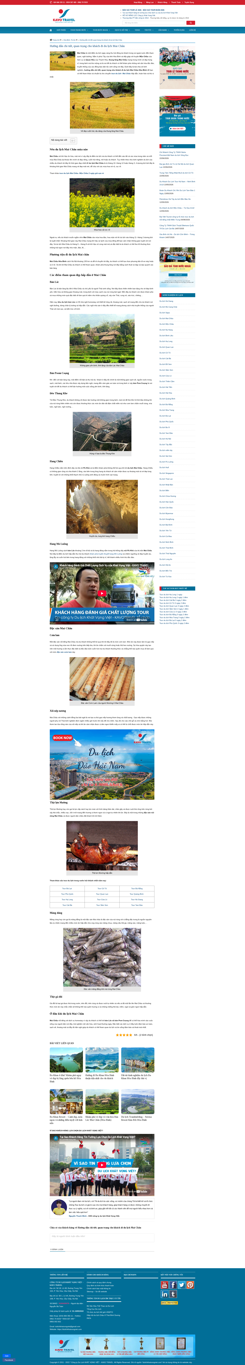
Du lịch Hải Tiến (166, 387)
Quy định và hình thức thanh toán (100, 1285)
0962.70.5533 (55, 1319)
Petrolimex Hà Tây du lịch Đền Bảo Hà (175, 199)
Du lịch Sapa (165, 313)
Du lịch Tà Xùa (165, 576)
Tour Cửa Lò (102, 899)
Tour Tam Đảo (137, 905)
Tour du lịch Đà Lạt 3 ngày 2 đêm (173, 620)
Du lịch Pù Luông (166, 462)
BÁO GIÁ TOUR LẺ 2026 (131, 10)
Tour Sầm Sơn (102, 905)
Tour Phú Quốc (67, 894)
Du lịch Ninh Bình (166, 542)
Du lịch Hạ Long (166, 341)
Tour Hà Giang (137, 899)
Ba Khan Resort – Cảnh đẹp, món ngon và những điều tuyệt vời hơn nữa (66, 1119)
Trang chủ (55, 40)
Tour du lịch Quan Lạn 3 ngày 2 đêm (174, 606)
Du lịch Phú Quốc (167, 422)
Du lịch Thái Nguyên (168, 553)
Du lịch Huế (164, 467)
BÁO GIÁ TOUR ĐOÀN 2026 (153, 10)
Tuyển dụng (189, 2)
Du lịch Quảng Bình (167, 399)
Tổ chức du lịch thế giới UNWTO (100, 1312)
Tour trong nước (78, 30)
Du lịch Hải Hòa (166, 393)
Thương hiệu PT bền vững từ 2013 (135, 18)
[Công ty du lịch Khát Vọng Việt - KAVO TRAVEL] (62, 15)
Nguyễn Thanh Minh (78, 1216)
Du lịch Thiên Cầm (167, 381)
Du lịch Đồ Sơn (166, 364)
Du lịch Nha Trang (167, 410)
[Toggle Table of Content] (71, 141)
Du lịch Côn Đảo (166, 508)
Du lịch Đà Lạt (165, 416)
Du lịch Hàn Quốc (167, 502)
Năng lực (150, 2)
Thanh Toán (176, 2)
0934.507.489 (68, 1319)
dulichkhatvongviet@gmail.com (67, 1326)
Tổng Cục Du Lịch (94, 1309)
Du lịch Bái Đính (166, 525)
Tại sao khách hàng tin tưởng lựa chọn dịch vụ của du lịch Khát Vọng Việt (150, 13)
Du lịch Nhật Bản (166, 485)
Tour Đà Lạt (67, 888)
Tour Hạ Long (67, 899)
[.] (50, 30)
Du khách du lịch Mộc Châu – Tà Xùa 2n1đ (177, 208)
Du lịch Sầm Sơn (166, 370)
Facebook (9, 1360)
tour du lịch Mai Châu (121, 73)
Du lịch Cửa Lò (166, 376)
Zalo (6, 1356)
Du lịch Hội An (165, 565)
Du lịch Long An (166, 559)
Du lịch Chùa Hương (168, 496)
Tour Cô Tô (102, 888)
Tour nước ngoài (100, 30)
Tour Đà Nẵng (137, 888)
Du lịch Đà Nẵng (166, 404)
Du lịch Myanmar (166, 513)
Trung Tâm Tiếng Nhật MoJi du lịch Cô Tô (176, 173)
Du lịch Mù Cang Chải (168, 307)
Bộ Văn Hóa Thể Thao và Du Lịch (100, 1306)
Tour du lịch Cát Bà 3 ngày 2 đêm (173, 600)
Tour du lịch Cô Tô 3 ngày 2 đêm (173, 603)
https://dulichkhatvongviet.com (69, 1329)
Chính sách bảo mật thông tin (99, 1288)
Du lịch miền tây (166, 450)
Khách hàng (162, 2)
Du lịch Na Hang (166, 330)
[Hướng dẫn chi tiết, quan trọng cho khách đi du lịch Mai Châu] (62, 61)
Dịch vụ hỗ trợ (121, 30)
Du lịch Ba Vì (165, 427)
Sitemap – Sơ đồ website (97, 1291)
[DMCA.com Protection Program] (169, 1303)
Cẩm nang (162, 30)
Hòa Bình (67, 40)
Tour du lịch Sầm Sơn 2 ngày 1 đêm (174, 609)
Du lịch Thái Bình (166, 548)
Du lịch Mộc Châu (167, 324)
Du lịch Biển (164, 490)
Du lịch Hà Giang (166, 301)
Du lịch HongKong (167, 519)
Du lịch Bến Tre (166, 571)
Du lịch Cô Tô (165, 353)
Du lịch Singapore (167, 473)
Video (137, 30)
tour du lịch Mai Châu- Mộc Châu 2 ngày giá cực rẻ (81, 173)
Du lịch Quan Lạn (167, 347)
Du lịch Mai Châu (166, 318)
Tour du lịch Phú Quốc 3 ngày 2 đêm (174, 623)
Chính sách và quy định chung (99, 1282)
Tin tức (148, 30)
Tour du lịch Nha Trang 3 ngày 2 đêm (174, 617)
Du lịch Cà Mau (166, 536)
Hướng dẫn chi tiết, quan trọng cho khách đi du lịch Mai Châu (101, 40)
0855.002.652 (55, 1322)
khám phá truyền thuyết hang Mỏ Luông (106, 554)
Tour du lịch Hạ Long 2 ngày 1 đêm (174, 597)
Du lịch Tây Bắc (166, 444)
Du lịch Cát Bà (165, 358)
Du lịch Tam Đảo (166, 433)
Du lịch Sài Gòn (166, 456)
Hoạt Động (138, 2)
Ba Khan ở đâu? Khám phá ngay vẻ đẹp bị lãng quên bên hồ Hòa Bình (65, 1078)
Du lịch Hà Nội (165, 439)
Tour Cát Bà (67, 905)
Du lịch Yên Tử (166, 531)
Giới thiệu (61, 30)
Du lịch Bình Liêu (166, 336)
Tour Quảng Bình (137, 894)
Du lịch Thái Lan (166, 479)
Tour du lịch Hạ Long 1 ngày (171, 595)
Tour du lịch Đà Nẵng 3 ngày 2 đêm (174, 614)
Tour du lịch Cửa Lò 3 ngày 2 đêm (173, 612)
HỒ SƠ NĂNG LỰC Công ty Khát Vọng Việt (138, 15)
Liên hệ (192, 30)
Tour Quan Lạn (102, 894)
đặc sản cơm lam (64, 652)
